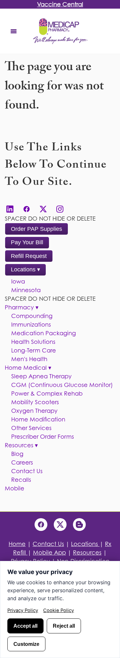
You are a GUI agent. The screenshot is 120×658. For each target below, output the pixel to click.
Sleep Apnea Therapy (41, 376)
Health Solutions (33, 341)
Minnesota (26, 290)
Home (17, 544)
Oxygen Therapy (34, 410)
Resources (21, 445)
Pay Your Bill (27, 242)
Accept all (25, 626)
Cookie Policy (58, 610)
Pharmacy (21, 307)
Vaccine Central (60, 4)
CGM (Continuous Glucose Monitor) (62, 385)
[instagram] (60, 209)
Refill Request (29, 256)
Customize (26, 644)
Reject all (64, 626)
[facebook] (26, 209)
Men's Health (29, 359)
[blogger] (79, 524)
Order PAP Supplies (36, 229)
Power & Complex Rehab (47, 393)
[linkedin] (10, 209)
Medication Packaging (43, 333)
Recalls (21, 479)
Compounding (31, 316)
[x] (43, 209)
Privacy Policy (22, 610)
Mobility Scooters (35, 402)
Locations (25, 269)
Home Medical (28, 367)
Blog (17, 453)
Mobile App (49, 552)
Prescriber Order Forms (42, 436)
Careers (22, 462)
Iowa (18, 281)
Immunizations (31, 324)
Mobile (14, 488)
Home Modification (38, 419)
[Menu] (13, 31)
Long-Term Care (33, 350)
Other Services (31, 428)
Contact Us (27, 471)
